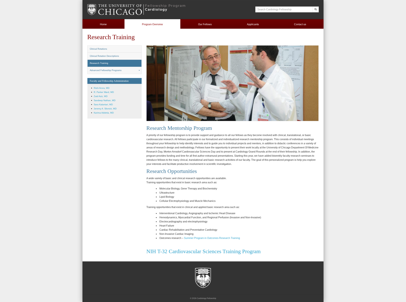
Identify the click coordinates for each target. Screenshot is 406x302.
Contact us (300, 24)
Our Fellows (205, 24)
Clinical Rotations (98, 49)
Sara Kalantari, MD (103, 104)
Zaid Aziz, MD (101, 96)
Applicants (253, 24)
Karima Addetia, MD (104, 113)
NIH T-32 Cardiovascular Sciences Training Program (203, 251)
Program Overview (152, 24)
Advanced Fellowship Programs (105, 70)
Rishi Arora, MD (101, 88)
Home (103, 24)
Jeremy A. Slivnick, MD (105, 108)
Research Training (99, 63)
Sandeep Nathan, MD (104, 100)
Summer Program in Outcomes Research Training (212, 238)
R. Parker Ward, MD (104, 92)
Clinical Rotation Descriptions (104, 56)
